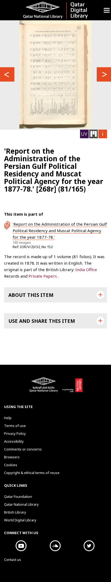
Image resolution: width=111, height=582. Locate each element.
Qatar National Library (44, 387)
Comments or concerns (23, 449)
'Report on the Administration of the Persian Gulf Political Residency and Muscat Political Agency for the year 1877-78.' (60, 230)
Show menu (106, 10)
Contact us (12, 559)
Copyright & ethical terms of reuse (32, 472)
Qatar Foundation (18, 496)
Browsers (12, 457)
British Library (72, 387)
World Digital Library (20, 520)
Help (8, 417)
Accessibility (14, 441)
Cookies (10, 464)
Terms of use (15, 425)
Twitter (89, 545)
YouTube (21, 545)
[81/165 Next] (104, 74)
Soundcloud (55, 545)
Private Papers (43, 276)
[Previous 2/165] (7, 74)
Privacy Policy (15, 433)
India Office (86, 269)
